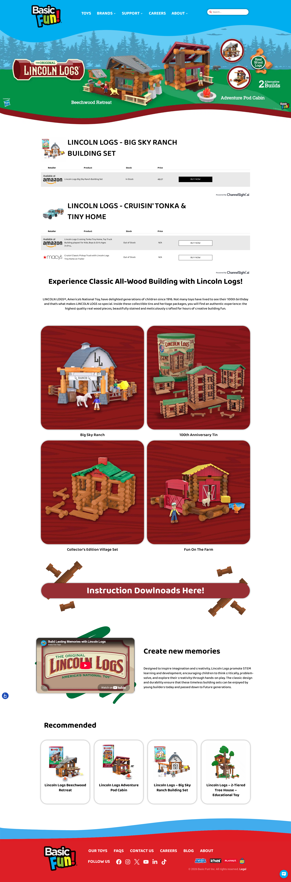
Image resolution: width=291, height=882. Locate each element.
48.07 (160, 179)
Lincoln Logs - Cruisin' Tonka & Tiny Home (126, 212)
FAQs (119, 850)
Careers (168, 850)
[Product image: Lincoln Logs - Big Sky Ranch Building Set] (53, 149)
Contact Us (142, 850)
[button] (106, 13)
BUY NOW (196, 179)
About (206, 850)
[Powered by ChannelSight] (232, 194)
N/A (161, 243)
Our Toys (97, 850)
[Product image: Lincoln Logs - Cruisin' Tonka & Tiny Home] (53, 213)
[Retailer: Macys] (53, 257)
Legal (242, 869)
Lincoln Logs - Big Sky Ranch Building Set (122, 148)
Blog (188, 850)
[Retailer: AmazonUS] (53, 179)
